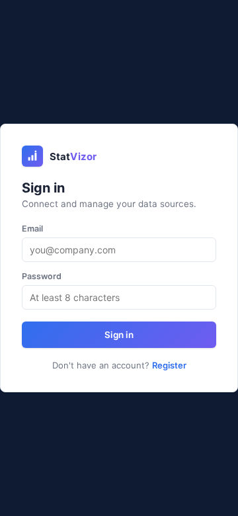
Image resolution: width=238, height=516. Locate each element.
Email (32, 229)
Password (41, 276)
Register (169, 365)
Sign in (119, 334)
